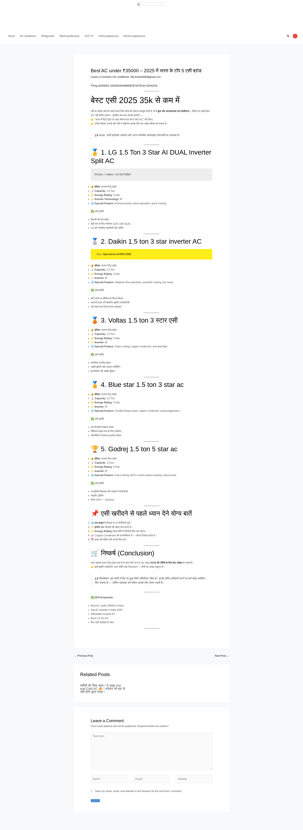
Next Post (222, 655)
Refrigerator (47, 36)
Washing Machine (69, 36)
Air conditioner (28, 36)
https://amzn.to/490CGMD (117, 254)
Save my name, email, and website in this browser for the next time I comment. (138, 791)
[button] (288, 36)
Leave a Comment (101, 77)
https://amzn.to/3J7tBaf (113, 174)
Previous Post (83, 655)
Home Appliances (109, 36)
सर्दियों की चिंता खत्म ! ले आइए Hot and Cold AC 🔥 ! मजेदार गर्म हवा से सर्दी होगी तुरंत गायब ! (102, 689)
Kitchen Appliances (134, 36)
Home (11, 36)
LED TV (89, 36)
